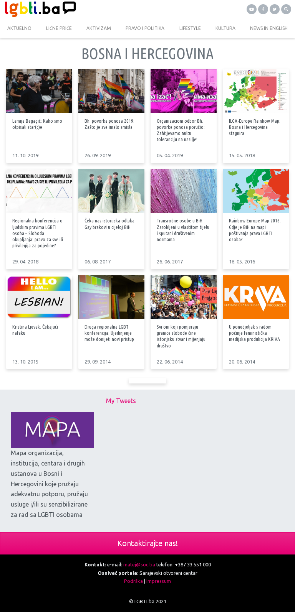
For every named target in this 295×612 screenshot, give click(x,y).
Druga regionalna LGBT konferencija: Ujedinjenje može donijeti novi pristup (109, 333)
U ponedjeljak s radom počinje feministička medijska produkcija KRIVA (254, 333)
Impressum (158, 581)
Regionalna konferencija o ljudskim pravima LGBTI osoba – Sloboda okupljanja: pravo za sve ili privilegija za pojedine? (37, 232)
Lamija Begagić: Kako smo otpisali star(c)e (37, 124)
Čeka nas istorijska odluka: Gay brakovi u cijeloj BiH (110, 223)
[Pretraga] (286, 9)
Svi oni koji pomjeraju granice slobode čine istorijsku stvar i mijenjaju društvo (181, 336)
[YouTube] (252, 9)
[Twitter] (275, 9)
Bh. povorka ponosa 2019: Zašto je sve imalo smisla (109, 124)
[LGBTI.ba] (74, 9)
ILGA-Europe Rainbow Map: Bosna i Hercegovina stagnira (254, 127)
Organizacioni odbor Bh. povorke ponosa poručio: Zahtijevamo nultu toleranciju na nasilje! (181, 130)
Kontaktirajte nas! (147, 543)
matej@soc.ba (139, 564)
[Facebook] (263, 9)
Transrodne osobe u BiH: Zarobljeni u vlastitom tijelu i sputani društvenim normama (183, 229)
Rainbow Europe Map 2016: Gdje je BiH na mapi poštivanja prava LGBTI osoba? (255, 229)
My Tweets (121, 400)
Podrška (133, 581)
